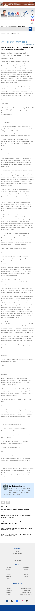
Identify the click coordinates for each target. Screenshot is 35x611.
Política (9, 567)
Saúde (8, 578)
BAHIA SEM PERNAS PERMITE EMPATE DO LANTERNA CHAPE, (15, 510)
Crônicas (8, 592)
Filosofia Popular (26, 592)
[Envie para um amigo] (8, 502)
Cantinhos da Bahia (26, 588)
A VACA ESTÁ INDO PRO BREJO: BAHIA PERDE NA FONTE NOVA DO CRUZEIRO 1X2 (16, 535)
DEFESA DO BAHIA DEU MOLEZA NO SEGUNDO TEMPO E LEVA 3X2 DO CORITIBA (16, 516)
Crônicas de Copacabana (26, 594)
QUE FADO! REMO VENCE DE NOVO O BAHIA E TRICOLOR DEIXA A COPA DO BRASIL (16, 528)
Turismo (26, 569)
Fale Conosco (17, 560)
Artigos (17, 558)
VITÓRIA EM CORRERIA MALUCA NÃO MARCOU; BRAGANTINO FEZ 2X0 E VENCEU (14, 522)
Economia (8, 576)
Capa (2, 26)
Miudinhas (21, 26)
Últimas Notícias (11, 26)
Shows (26, 572)
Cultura (26, 576)
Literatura (26, 586)
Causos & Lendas (26, 590)
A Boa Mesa (9, 590)
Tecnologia (26, 567)
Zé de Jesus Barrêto (17, 486)
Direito (9, 574)
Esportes (17, 42)
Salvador (8, 569)
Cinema (8, 597)
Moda (26, 597)
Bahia (8, 572)
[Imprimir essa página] (3, 502)
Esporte (26, 574)
